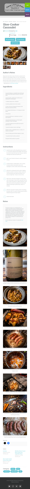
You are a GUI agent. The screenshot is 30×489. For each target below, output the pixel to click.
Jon (16, 31)
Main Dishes (14, 471)
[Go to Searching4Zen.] (3, 21)
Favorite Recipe (10, 39)
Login (27, 5)
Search (27, 14)
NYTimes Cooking (14, 83)
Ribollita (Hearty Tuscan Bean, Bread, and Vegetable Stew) (20, 452)
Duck (18, 468)
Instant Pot (6, 471)
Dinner (12, 468)
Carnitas (5, 451)
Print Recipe (15, 42)
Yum (20, 471)
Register (27, 9)
